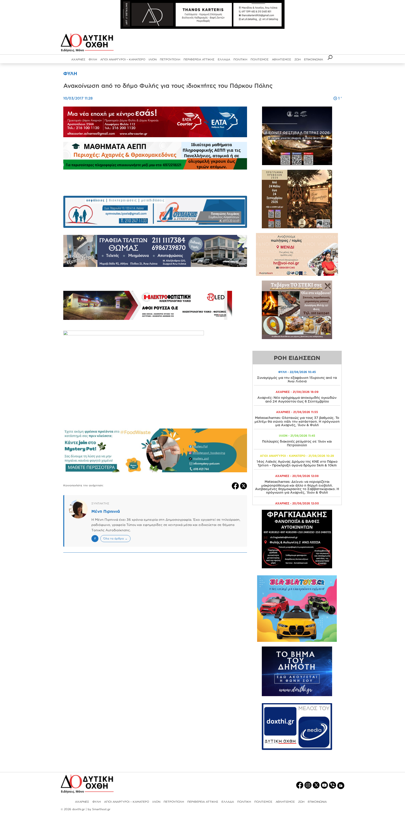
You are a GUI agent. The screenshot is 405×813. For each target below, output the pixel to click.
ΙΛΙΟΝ (153, 59)
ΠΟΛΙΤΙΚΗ (240, 59)
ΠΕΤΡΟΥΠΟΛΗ (170, 59)
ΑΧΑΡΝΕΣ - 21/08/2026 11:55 (297, 412)
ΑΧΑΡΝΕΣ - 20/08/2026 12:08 (297, 475)
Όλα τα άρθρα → (115, 538)
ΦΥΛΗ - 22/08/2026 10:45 (297, 371)
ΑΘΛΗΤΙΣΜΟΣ (281, 59)
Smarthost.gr (101, 809)
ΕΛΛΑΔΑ (224, 59)
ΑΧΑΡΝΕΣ (78, 59)
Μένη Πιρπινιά (105, 511)
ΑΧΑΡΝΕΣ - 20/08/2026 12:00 (297, 503)
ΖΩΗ (297, 59)
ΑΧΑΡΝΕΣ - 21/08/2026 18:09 (297, 391)
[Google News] (340, 785)
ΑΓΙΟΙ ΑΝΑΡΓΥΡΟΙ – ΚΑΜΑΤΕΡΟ (122, 59)
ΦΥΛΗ (93, 59)
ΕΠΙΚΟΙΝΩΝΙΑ (313, 59)
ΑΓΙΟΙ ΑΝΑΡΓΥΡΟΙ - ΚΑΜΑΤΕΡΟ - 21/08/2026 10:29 (297, 455)
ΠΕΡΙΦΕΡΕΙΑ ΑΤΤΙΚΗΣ (199, 59)
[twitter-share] (243, 485)
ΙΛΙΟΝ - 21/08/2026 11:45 (297, 435)
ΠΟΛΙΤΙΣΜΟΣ (260, 59)
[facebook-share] (236, 485)
